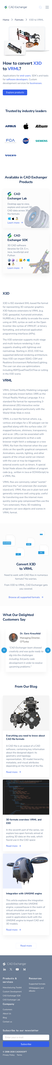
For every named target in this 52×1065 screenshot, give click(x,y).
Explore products (15, 92)
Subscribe (26, 1044)
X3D (37, 63)
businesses (36, 83)
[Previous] (4, 650)
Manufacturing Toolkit (12, 987)
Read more (26, 945)
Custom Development (12, 991)
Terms (19, 1055)
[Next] (48, 650)
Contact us (7, 1021)
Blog (5, 1017)
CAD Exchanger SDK (12, 995)
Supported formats (37, 984)
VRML (13, 69)
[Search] (40, 7)
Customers (7, 1009)
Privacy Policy (9, 1055)
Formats (19, 19)
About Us (7, 1013)
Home (6, 19)
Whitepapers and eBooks (36, 989)
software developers (17, 79)
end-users (25, 75)
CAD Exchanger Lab (11, 999)
